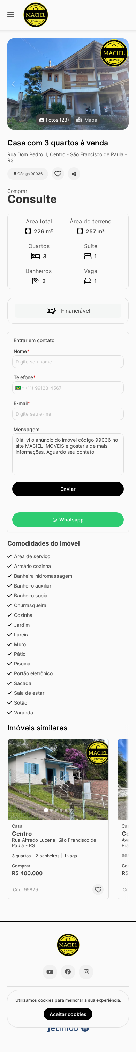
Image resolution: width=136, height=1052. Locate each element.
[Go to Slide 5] (66, 810)
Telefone (25, 377)
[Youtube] (50, 972)
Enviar (68, 489)
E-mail (22, 403)
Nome (21, 351)
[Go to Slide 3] (56, 810)
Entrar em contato (34, 340)
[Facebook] (68, 972)
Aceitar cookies (68, 1014)
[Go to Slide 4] (61, 810)
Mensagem (26, 429)
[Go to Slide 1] (46, 810)
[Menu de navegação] (10, 15)
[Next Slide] (123, 84)
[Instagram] (86, 972)
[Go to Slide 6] (70, 810)
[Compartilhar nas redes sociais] (74, 173)
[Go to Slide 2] (51, 810)
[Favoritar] (58, 173)
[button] (68, 84)
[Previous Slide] (13, 84)
